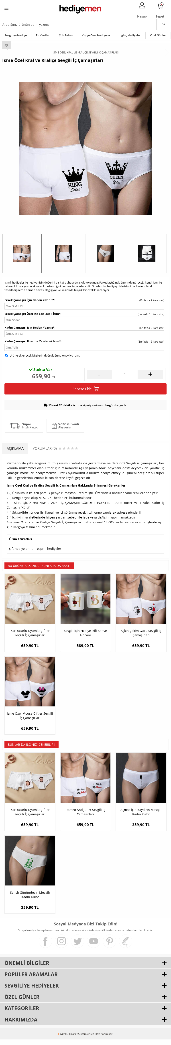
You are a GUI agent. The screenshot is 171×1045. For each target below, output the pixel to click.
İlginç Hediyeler (130, 35)
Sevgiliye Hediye (15, 35)
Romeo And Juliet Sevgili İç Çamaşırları (85, 812)
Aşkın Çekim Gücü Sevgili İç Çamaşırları (141, 633)
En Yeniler (43, 35)
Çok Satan (66, 35)
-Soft (62, 1034)
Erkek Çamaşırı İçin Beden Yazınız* (29, 300)
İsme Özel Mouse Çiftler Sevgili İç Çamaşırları (30, 715)
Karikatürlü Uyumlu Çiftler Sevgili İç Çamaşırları (30, 633)
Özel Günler (158, 35)
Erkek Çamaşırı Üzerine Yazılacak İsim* (32, 314)
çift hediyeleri (19, 548)
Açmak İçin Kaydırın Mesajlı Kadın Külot (140, 812)
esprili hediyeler (49, 548)
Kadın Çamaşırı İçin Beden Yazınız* (29, 327)
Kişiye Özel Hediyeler (96, 35)
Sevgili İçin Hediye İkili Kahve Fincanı (85, 633)
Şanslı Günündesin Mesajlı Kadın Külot (30, 894)
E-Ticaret (71, 1034)
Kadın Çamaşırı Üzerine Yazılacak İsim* (32, 341)
